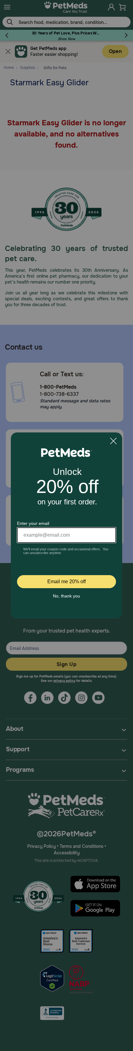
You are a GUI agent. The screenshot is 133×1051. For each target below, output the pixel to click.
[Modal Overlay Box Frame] (66, 525)
